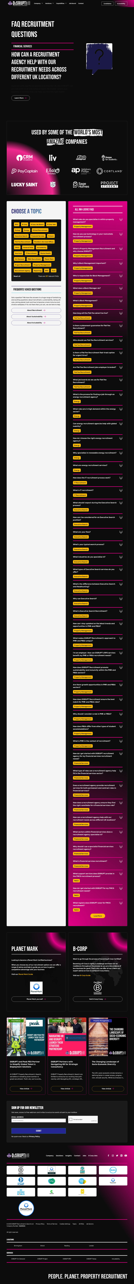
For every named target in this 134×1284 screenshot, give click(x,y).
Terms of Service (52, 1224)
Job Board (72, 3)
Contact (81, 3)
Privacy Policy (34, 1136)
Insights (69, 1155)
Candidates (107, 4)
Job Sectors (90, 1224)
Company (50, 1155)
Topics (75, 1224)
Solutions (59, 1155)
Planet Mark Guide (26, 974)
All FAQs (81, 1224)
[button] (38, 3)
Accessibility (121, 4)
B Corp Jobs (92, 1155)
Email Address (17, 1117)
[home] (19, 3)
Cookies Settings (65, 1224)
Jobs (84, 1155)
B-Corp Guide (85, 975)
